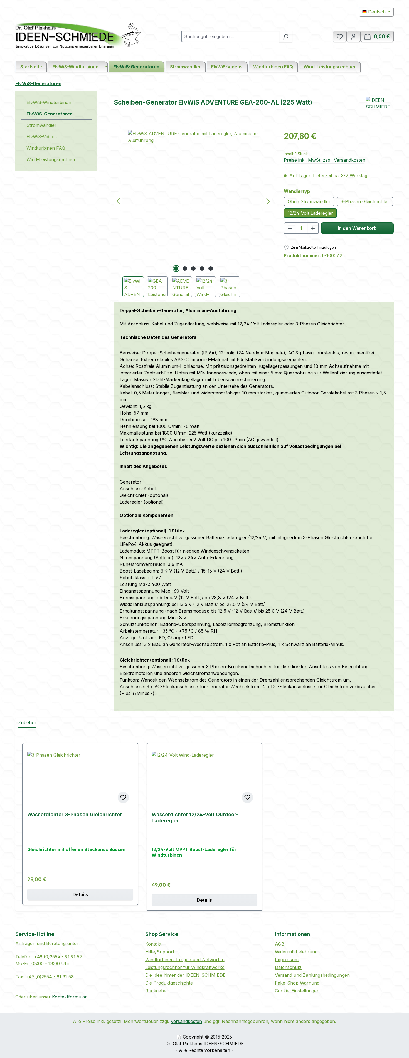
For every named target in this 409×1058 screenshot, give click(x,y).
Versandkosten (186, 1021)
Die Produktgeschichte (169, 983)
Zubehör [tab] (27, 722)
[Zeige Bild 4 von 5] (202, 268)
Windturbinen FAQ (45, 148)
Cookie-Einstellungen (297, 990)
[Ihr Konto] (354, 36)
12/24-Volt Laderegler (310, 213)
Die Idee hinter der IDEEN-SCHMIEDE (185, 975)
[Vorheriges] (118, 201)
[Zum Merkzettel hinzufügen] (123, 797)
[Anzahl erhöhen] (313, 228)
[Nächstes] (268, 201)
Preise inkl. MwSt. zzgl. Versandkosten (324, 160)
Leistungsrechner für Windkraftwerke (185, 967)
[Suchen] (285, 36)
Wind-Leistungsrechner (51, 159)
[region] (193, 213)
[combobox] (230, 36)
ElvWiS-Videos (41, 136)
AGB (279, 944)
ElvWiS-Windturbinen (48, 102)
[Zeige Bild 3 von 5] (193, 268)
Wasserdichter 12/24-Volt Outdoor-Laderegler (195, 817)
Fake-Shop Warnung (297, 983)
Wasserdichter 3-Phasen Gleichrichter (74, 814)
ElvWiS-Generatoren (49, 114)
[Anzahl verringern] (290, 228)
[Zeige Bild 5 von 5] (210, 268)
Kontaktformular (69, 997)
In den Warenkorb (357, 228)
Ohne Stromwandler (309, 201)
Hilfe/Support (159, 952)
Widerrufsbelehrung (296, 952)
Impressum (287, 959)
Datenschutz (288, 967)
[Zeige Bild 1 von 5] (176, 268)
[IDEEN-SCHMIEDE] (380, 111)
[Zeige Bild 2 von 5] (185, 268)
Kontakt (153, 944)
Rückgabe (155, 990)
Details (80, 894)
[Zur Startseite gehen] (78, 35)
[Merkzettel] (340, 36)
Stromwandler (41, 125)
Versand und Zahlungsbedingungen (312, 975)
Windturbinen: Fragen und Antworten (185, 959)
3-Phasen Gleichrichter (365, 201)
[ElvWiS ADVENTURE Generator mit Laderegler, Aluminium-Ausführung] (193, 195)
